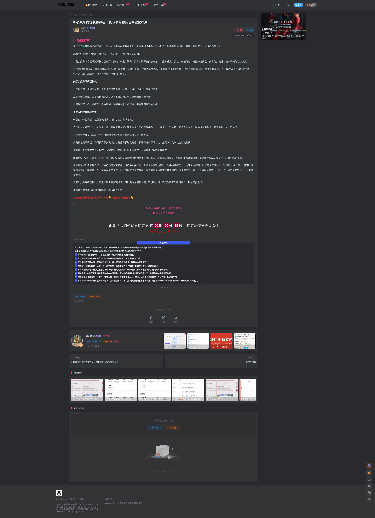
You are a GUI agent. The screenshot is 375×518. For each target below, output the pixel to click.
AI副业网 (123, 503)
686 (95, 341)
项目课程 (95, 296)
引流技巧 (83, 14)
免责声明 (108, 498)
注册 (174, 427)
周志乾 (83, 28)
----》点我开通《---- (163, 231)
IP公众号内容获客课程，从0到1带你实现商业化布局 (110, 22)
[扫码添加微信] (369, 493)
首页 (73, 14)
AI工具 (132, 503)
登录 (157, 427)
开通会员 (312, 5)
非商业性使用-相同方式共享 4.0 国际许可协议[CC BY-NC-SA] (108, 251)
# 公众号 (79, 301)
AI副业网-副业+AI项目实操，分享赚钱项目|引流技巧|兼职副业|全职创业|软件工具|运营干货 (123, 247)
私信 (251, 29)
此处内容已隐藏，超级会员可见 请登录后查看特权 (165, 210)
